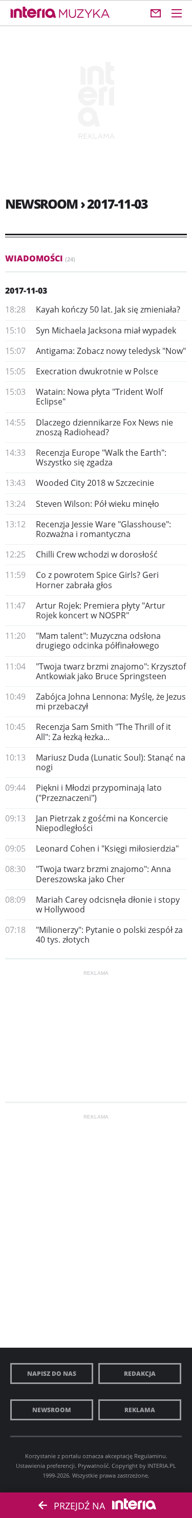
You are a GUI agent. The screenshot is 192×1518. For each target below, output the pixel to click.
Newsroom (51, 1409)
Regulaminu (150, 1456)
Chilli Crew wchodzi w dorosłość (97, 554)
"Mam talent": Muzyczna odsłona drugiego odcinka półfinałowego (98, 640)
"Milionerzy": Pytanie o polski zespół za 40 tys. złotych (109, 934)
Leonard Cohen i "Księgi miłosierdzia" (107, 848)
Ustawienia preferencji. (46, 1465)
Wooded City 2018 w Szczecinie (95, 482)
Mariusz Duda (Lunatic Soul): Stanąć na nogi (110, 762)
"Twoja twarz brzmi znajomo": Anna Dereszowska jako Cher (103, 873)
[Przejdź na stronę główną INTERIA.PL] (33, 12)
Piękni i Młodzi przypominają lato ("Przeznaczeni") (99, 792)
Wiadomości (40, 258)
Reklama (139, 1409)
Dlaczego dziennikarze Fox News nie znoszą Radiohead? (104, 427)
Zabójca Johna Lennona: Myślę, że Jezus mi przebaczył (111, 701)
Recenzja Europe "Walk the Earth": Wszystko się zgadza (101, 457)
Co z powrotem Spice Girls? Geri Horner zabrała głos (97, 579)
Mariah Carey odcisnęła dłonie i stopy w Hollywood (108, 904)
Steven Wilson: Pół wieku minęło (97, 503)
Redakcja (140, 1373)
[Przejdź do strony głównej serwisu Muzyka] (84, 14)
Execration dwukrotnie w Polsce (97, 371)
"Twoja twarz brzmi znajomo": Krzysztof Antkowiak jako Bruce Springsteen (111, 671)
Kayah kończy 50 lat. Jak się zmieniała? (108, 309)
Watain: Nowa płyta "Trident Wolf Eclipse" (99, 396)
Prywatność (93, 1465)
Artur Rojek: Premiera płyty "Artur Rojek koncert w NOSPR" (100, 610)
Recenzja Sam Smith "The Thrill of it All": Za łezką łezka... (103, 731)
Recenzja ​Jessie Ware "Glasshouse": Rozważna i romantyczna (103, 529)
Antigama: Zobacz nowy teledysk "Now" (111, 350)
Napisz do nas (51, 1373)
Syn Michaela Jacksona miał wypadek (106, 330)
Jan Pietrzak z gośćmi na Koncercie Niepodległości (102, 823)
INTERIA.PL (161, 1465)
